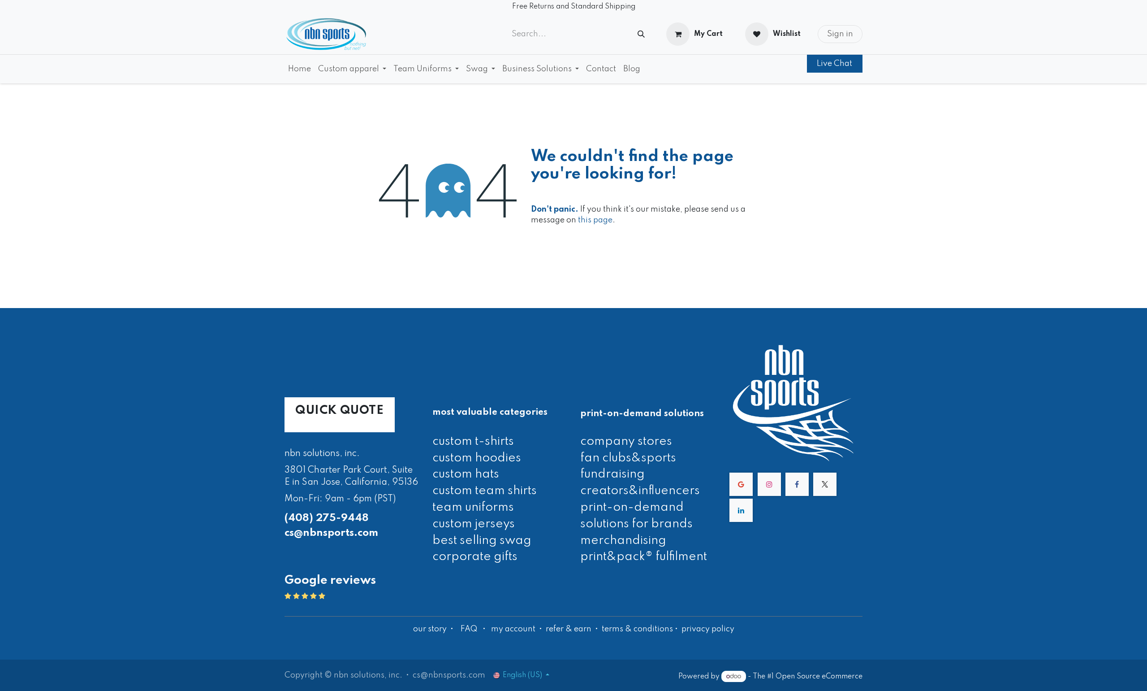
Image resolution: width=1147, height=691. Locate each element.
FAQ (469, 629)
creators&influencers (640, 491)
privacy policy (707, 629)
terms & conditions (637, 629)
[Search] (641, 34)
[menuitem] (300, 69)
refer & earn (568, 629)
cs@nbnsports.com (331, 533)
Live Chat (834, 64)
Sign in (840, 34)
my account (513, 629)
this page (595, 220)
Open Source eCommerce (819, 676)
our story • (434, 629)
